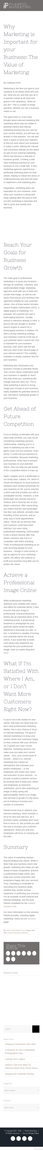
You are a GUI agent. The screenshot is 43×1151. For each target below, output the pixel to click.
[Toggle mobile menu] (38, 6)
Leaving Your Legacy (15, 1059)
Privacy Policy (34, 1133)
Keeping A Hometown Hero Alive (20, 1044)
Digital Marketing (14, 933)
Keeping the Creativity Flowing (19, 1074)
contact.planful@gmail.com (15, 930)
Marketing (24, 933)
